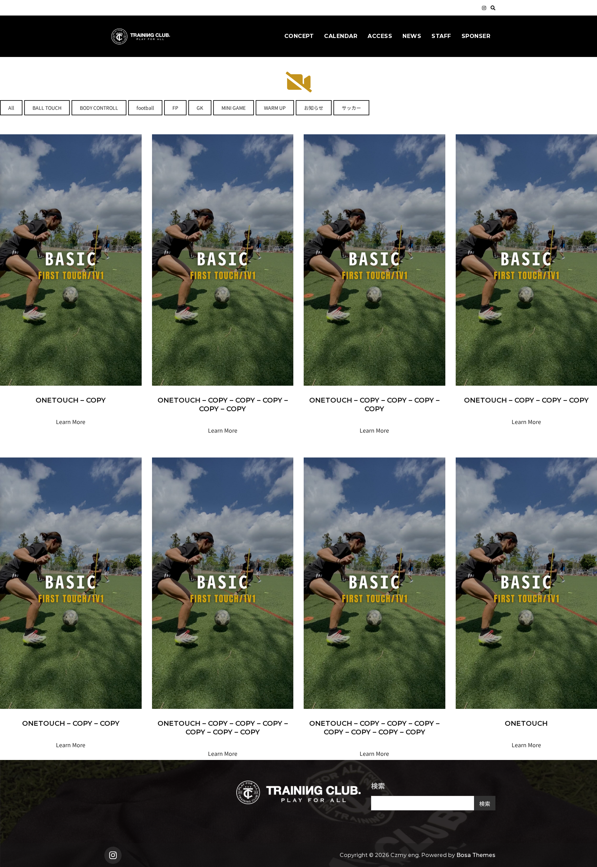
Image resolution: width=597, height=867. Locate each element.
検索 (378, 786)
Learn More (70, 421)
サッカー (351, 107)
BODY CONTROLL (99, 107)
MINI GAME (233, 107)
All (11, 107)
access (380, 36)
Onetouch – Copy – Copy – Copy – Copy (374, 404)
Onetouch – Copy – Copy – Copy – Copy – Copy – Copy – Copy (374, 727)
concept (299, 36)
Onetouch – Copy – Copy (71, 723)
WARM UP (275, 107)
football (145, 107)
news (411, 36)
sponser (476, 36)
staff (441, 36)
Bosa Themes (475, 855)
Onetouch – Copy (71, 400)
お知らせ (313, 107)
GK (200, 107)
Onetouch (526, 723)
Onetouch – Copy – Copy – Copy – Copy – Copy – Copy (223, 727)
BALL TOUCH (46, 107)
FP (175, 107)
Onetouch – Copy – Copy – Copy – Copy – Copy (223, 404)
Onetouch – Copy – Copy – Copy (526, 400)
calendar (340, 36)
